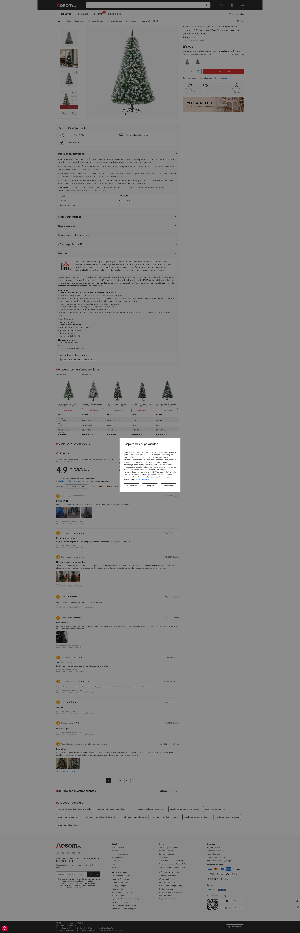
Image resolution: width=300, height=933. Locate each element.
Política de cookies (142, 479)
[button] (4, 928)
